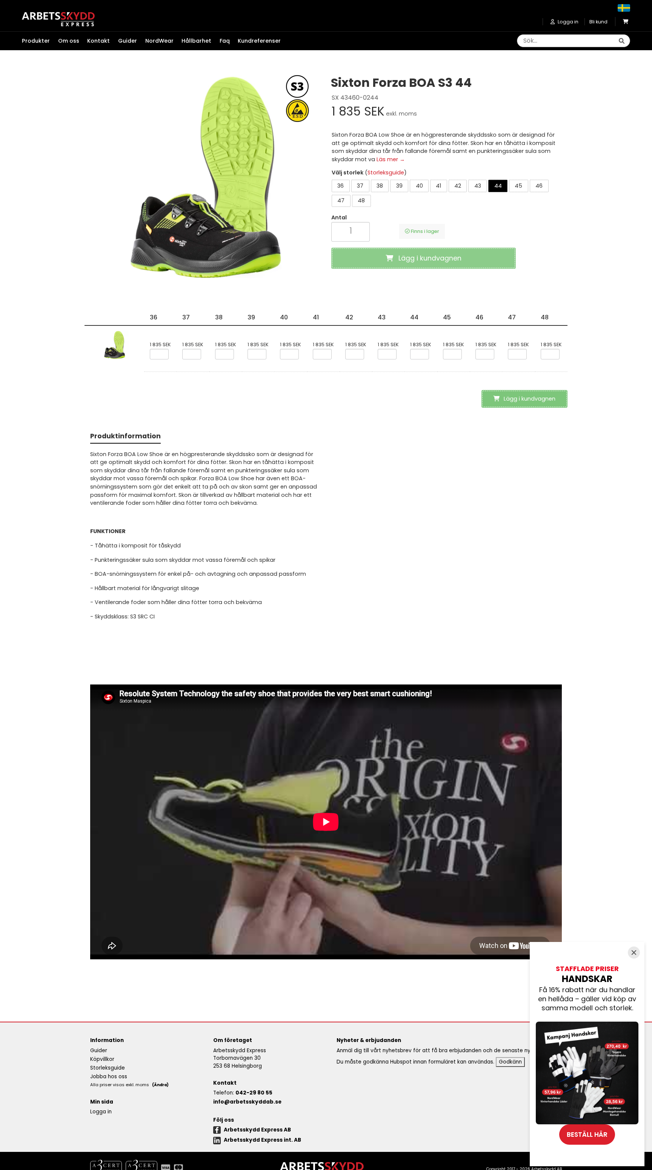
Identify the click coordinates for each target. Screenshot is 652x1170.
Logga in (101, 1111)
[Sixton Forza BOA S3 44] (205, 177)
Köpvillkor (102, 1059)
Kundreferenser (259, 41)
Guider (127, 41)
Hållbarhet (196, 41)
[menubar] (155, 41)
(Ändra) (160, 1084)
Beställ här (587, 1134)
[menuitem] (40, 41)
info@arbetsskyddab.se (247, 1101)
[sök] (621, 41)
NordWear (159, 41)
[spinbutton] (350, 230)
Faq (225, 41)
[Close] (634, 952)
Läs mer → (391, 159)
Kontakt (98, 41)
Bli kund (598, 21)
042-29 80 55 (253, 1092)
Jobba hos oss (108, 1076)
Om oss (68, 41)
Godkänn (510, 1061)
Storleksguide (386, 172)
